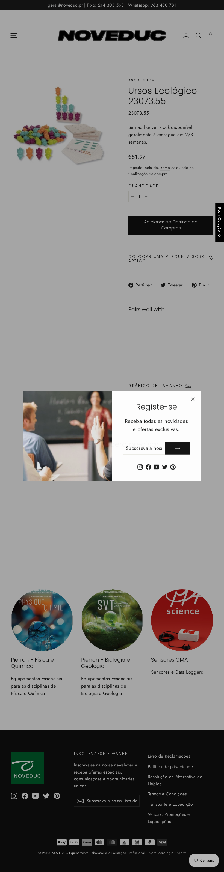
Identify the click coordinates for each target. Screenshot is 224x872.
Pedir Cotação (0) (219, 222)
